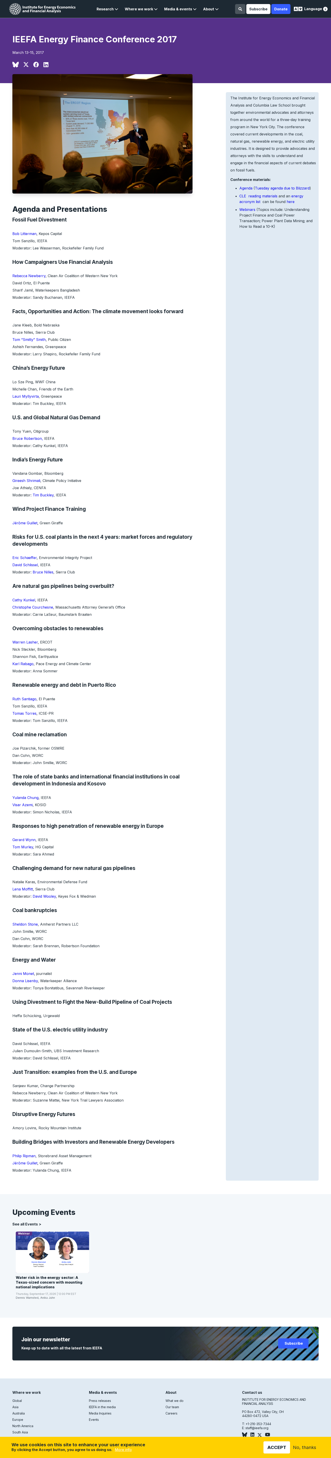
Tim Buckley (43, 495)
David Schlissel (25, 565)
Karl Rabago (23, 664)
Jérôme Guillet (24, 523)
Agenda (245, 188)
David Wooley (44, 896)
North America (22, 1426)
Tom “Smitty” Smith (29, 339)
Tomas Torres (24, 713)
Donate (281, 9)
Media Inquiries (100, 1413)
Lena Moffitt (22, 889)
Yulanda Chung (25, 797)
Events (94, 1419)
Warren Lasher (25, 642)
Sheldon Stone (25, 924)
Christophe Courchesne (32, 607)
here (291, 201)
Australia (18, 1413)
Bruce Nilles (43, 572)
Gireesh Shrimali (26, 480)
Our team (172, 1407)
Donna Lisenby (25, 981)
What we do (175, 1401)
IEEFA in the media (102, 1407)
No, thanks (304, 1447)
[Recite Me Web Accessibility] (325, 10)
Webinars (247, 209)
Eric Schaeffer (24, 557)
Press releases (100, 1401)
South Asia (20, 1432)
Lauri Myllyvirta (25, 396)
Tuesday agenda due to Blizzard (282, 188)
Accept (276, 1447)
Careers (171, 1413)
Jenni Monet (23, 973)
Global (17, 1401)
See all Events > (26, 1224)
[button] (107, 9)
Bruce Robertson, (28, 438)
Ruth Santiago (24, 699)
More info (123, 1449)
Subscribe (258, 9)
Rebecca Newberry (28, 276)
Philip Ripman (24, 1156)
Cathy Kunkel (23, 600)
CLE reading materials (258, 196)
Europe (17, 1419)
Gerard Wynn (24, 839)
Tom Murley (22, 847)
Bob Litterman (24, 233)
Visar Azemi (22, 805)
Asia (15, 1407)
